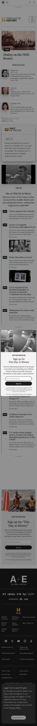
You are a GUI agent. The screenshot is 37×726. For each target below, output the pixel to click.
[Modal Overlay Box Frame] (18, 363)
